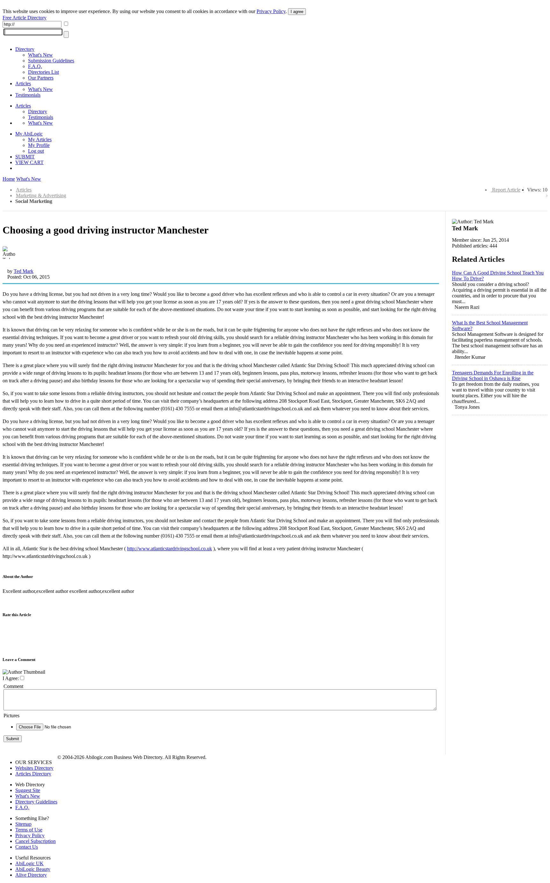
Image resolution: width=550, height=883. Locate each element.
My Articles (40, 139)
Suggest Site (27, 790)
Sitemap (23, 824)
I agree (297, 11)
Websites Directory (34, 768)
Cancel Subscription (35, 841)
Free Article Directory (24, 17)
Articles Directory (33, 773)
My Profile (39, 145)
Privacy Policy (271, 11)
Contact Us (26, 847)
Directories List (43, 72)
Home (9, 179)
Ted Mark (23, 271)
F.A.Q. (35, 66)
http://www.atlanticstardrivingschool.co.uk (169, 548)
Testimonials (27, 95)
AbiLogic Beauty (32, 869)
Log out (36, 151)
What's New (40, 55)
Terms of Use (28, 829)
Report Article (506, 189)
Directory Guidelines (36, 801)
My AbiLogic (29, 133)
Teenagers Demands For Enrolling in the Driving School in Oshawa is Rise (492, 375)
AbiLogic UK (29, 863)
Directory (24, 49)
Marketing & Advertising (41, 195)
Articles (23, 83)
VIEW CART (29, 162)
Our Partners (40, 77)
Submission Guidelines (51, 60)
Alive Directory (31, 875)
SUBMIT (25, 156)
